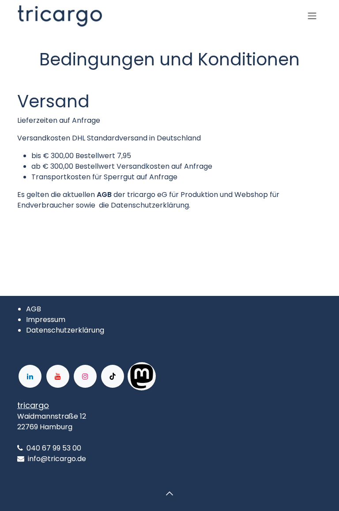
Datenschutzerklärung (65, 330)
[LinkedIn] (30, 376)
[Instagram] (85, 376)
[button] (169, 493)
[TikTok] (112, 376)
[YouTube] (57, 376)
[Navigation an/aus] (312, 16)
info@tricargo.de (57, 459)
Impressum (45, 319)
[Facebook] (184, 376)
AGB (33, 309)
